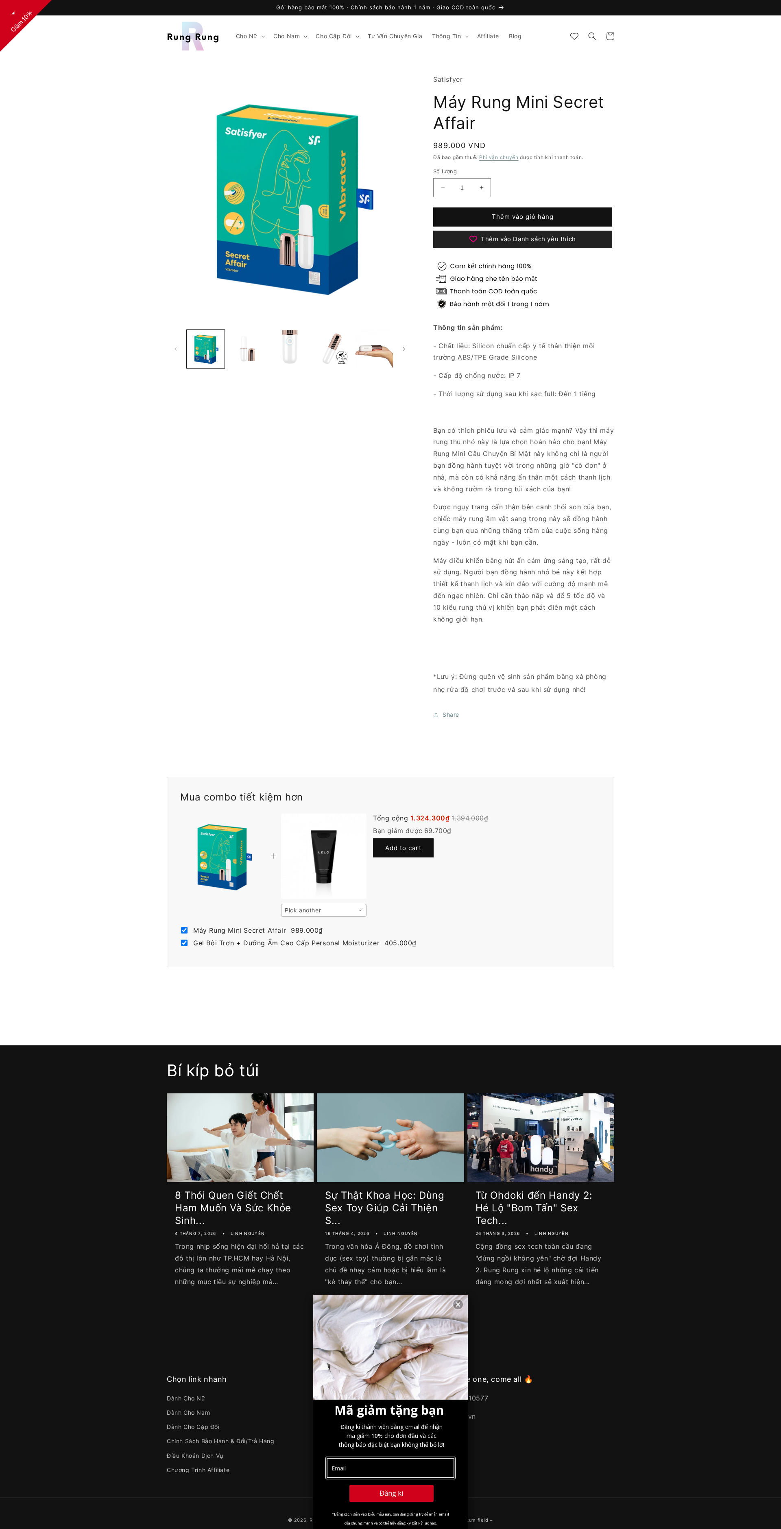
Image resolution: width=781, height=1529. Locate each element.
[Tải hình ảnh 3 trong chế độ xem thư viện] (290, 349)
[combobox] (324, 910)
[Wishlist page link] (574, 36)
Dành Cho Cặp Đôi (193, 1426)
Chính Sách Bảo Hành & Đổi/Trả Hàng (220, 1440)
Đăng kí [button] (392, 1493)
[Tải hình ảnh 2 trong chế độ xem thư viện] (247, 349)
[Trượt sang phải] (404, 349)
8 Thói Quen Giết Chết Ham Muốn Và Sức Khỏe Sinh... (233, 1207)
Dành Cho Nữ (186, 1398)
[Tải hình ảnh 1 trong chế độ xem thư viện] (206, 349)
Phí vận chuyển (499, 157)
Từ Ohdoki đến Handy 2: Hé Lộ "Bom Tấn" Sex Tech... (534, 1207)
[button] (250, 36)
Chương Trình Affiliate (198, 1469)
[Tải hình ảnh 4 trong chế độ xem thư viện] (332, 349)
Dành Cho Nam (188, 1412)
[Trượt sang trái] (176, 349)
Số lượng (445, 171)
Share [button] (451, 714)
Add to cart (403, 848)
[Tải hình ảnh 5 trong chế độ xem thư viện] (374, 349)
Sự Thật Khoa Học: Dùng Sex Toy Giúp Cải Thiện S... (384, 1207)
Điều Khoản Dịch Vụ (195, 1455)
